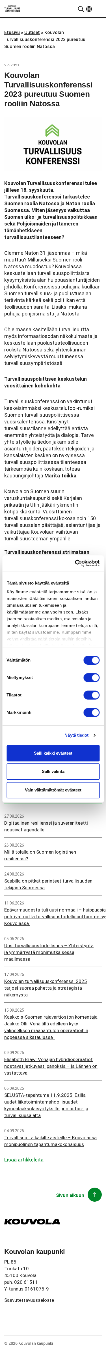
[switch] (91, 677)
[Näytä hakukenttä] (81, 9)
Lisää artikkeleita (24, 1160)
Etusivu (12, 32)
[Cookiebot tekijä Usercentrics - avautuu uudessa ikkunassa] (75, 563)
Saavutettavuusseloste (29, 1300)
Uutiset (32, 32)
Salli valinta (53, 771)
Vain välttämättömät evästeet (53, 790)
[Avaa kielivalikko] (89, 9)
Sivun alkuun (70, 1195)
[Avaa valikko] (97, 9)
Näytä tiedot (76, 735)
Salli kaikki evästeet (53, 753)
